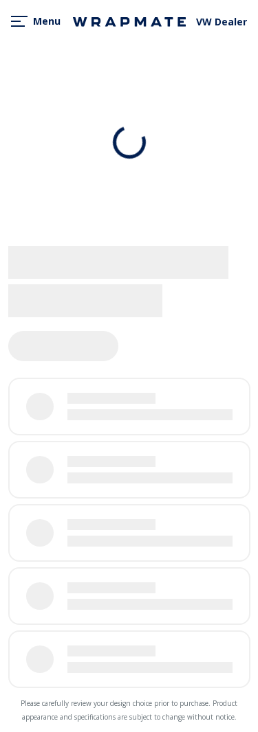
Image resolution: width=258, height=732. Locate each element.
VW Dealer (221, 21)
